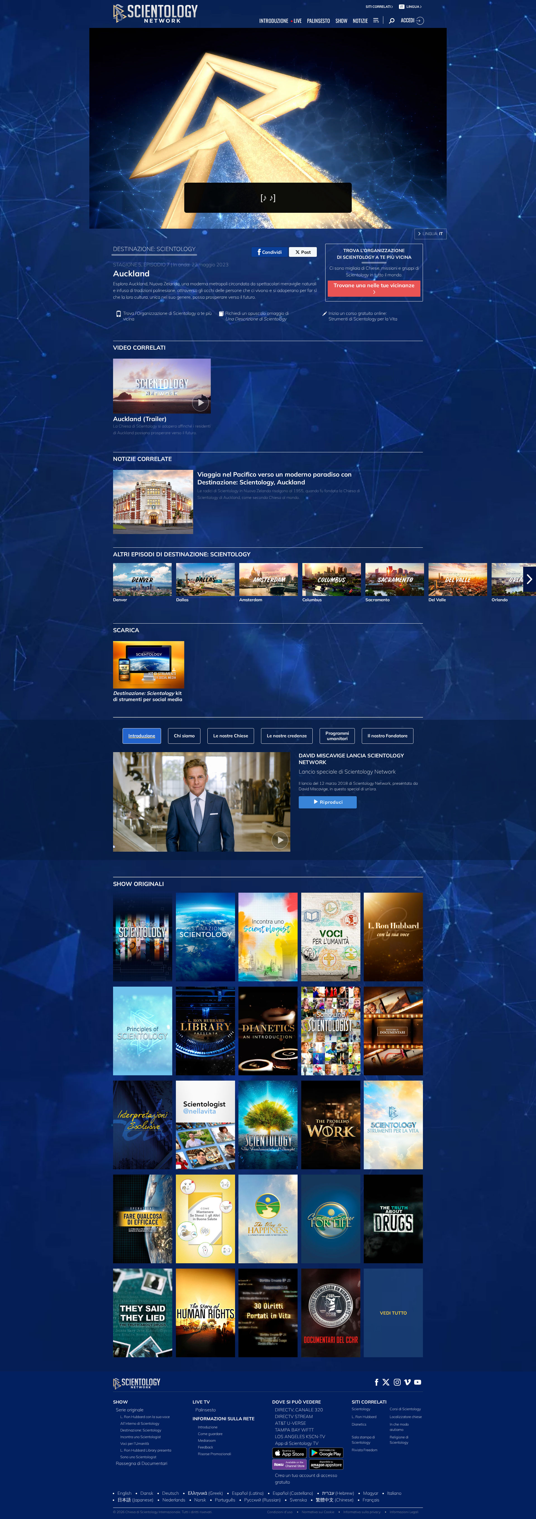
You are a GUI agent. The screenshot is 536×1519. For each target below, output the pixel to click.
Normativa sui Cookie (318, 1512)
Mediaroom (207, 1440)
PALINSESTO (318, 21)
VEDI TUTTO (393, 1313)
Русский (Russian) (262, 1500)
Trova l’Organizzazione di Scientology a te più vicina (167, 316)
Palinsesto (205, 1409)
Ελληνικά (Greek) (205, 1493)
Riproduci (331, 802)
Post (306, 252)
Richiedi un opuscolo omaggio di (257, 316)
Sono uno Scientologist (138, 1457)
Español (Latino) (248, 1493)
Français (371, 1500)
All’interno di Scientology (139, 1423)
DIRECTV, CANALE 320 (299, 1409)
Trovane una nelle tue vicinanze (374, 285)
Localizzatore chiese (406, 1416)
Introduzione (207, 1427)
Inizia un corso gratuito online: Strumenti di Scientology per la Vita (363, 316)
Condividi (272, 252)
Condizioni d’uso (280, 1512)
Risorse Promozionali (214, 1454)
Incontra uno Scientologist (140, 1437)
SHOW (341, 21)
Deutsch (170, 1493)
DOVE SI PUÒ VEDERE (296, 1402)
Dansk (146, 1493)
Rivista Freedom (364, 1450)
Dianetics (359, 1424)
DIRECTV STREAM (294, 1416)
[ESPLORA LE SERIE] (142, 937)
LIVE (298, 21)
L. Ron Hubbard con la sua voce (145, 1416)
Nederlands (173, 1500)
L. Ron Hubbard (364, 1416)
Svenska (298, 1500)
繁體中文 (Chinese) (335, 1500)
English (124, 1493)
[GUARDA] (142, 1031)
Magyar (370, 1493)
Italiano (394, 1493)
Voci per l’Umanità (134, 1443)
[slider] (280, 223)
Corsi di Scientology (405, 1409)
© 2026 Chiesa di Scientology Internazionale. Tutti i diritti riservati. (162, 1512)
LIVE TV (201, 1402)
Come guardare (210, 1433)
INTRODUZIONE (273, 21)
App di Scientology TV (297, 1443)
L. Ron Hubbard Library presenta (145, 1450)
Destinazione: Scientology (140, 1430)
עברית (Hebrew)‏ (338, 1493)
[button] (6, 579)
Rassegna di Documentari (141, 1463)
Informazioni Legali (404, 1512)
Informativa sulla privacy (362, 1512)
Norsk (200, 1500)
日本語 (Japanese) (136, 1500)
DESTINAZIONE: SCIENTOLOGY (154, 248)
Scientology (361, 1409)
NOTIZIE (360, 21)
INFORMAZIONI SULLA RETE (224, 1418)
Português (225, 1500)
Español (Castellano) (293, 1493)
